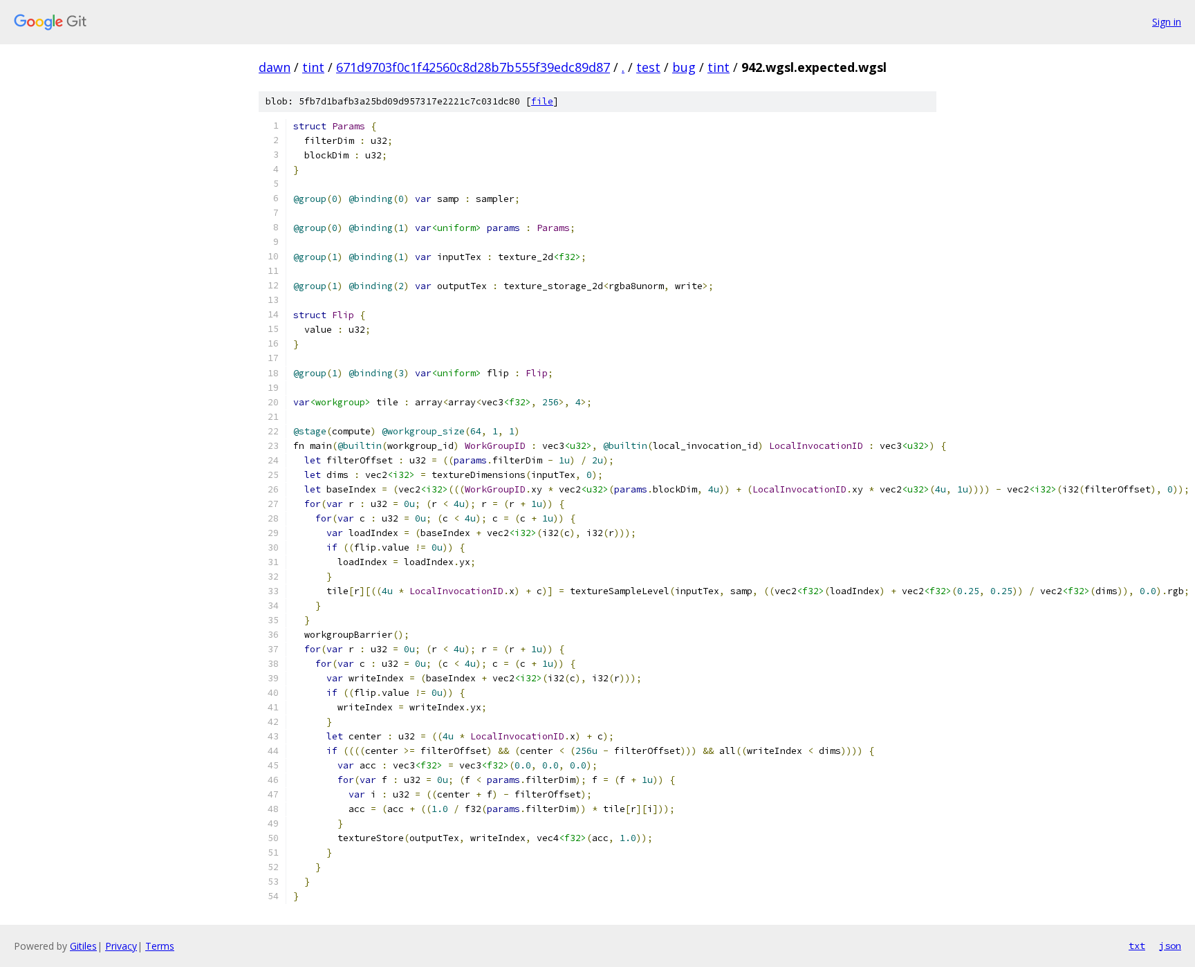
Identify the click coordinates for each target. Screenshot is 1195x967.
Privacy (121, 945)
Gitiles (83, 945)
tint (313, 67)
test (648, 67)
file (542, 101)
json (1170, 945)
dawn (274, 67)
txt (1137, 945)
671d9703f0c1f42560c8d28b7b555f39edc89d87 (473, 67)
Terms (159, 945)
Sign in (1166, 21)
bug (684, 67)
